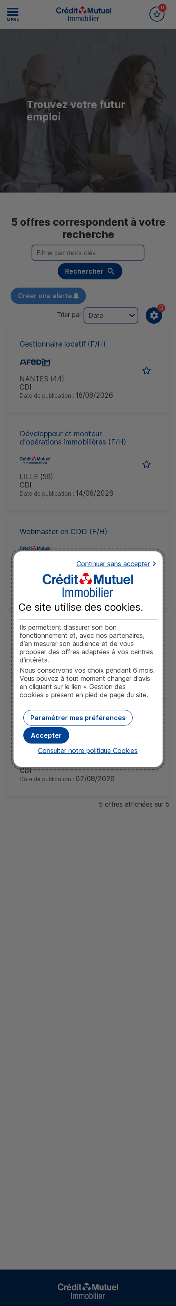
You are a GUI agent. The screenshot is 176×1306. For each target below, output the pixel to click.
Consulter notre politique (88, 750)
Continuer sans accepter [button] (113, 564)
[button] (46, 735)
